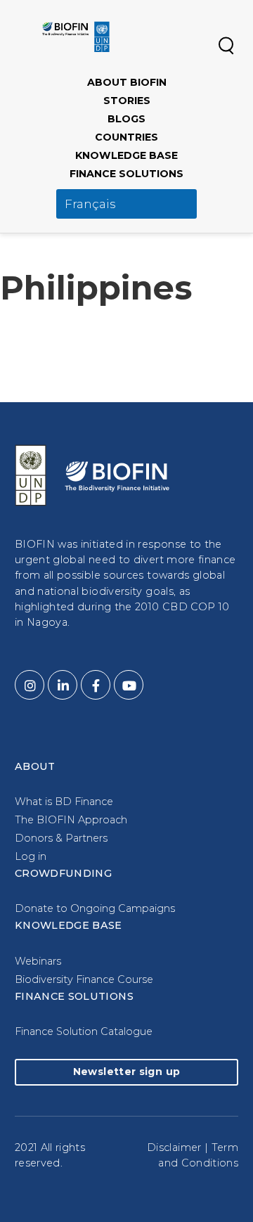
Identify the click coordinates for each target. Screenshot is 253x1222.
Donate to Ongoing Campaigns (95, 908)
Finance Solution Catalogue (84, 1031)
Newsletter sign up (126, 1071)
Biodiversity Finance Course (84, 979)
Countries (126, 137)
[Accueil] (76, 37)
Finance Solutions (126, 173)
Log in (30, 856)
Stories (126, 100)
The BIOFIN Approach (71, 819)
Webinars (38, 961)
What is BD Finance (64, 801)
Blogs (126, 118)
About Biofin (127, 82)
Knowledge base (126, 155)
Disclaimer (174, 1147)
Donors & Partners (61, 838)
